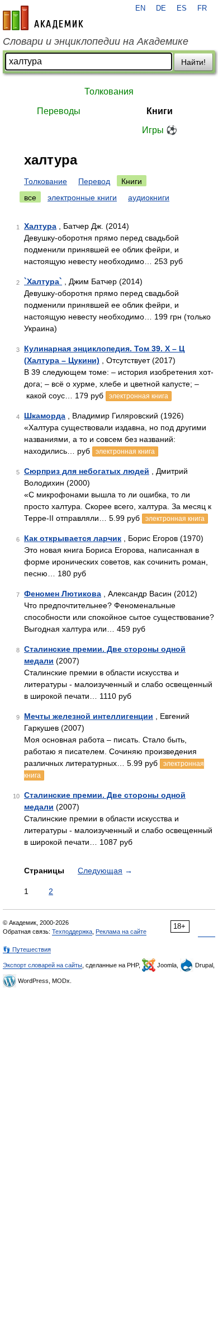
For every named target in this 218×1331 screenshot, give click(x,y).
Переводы (58, 111)
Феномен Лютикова (62, 593)
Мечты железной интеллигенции (88, 716)
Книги (159, 111)
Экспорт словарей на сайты (42, 965)
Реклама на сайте (121, 931)
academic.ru (43, 18)
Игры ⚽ (159, 130)
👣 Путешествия (27, 949)
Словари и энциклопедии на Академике (95, 41)
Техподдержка (72, 931)
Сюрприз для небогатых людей (86, 471)
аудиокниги (148, 197)
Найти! (193, 62)
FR (202, 8)
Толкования (109, 91)
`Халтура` (43, 281)
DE (161, 8)
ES (182, 8)
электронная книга (138, 396)
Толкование (45, 181)
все (30, 197)
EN (140, 8)
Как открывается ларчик (72, 538)
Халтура (40, 226)
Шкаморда (44, 415)
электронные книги (82, 197)
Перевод (94, 181)
